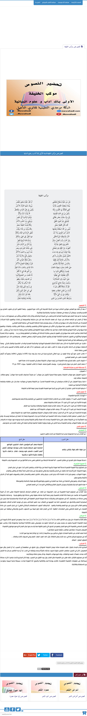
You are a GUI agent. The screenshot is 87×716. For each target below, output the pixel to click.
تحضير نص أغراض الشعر (77, 696)
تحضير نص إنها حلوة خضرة (18, 696)
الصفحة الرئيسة (76, 2)
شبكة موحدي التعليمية (7, 714)
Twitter (45, 655)
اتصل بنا (37, 2)
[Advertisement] (43, 27)
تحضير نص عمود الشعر (49, 696)
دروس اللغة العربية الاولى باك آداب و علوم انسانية (70, 663)
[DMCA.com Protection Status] (43, 670)
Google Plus (32, 655)
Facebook (59, 655)
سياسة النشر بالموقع (49, 2)
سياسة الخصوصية (63, 2)
